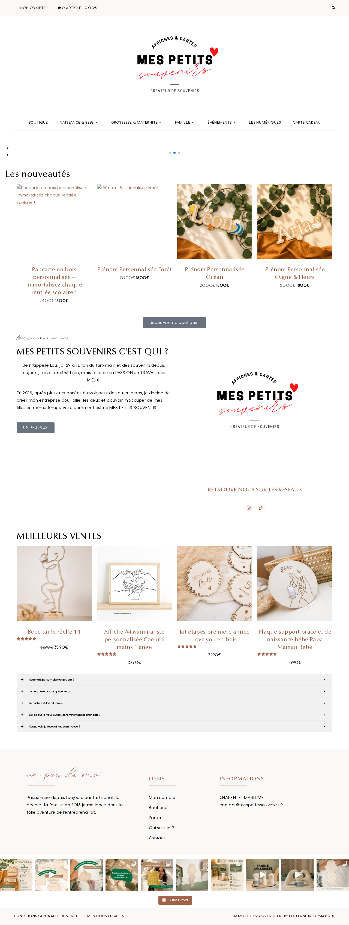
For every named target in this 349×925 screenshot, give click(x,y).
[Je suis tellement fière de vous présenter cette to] (297, 875)
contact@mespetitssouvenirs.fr (251, 805)
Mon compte (162, 798)
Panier (155, 818)
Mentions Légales (105, 916)
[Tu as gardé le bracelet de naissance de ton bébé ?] (262, 875)
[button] (170, 153)
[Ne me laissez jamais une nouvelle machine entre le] (333, 875)
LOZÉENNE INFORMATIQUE (312, 916)
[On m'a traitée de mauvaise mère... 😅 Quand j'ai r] (86, 875)
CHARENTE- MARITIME (241, 798)
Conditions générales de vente (46, 916)
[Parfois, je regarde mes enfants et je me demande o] (192, 875)
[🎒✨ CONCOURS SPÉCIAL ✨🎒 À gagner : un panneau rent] (16, 875)
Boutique (158, 808)
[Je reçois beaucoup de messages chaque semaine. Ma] (122, 875)
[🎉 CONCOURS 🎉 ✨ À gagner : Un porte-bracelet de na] (227, 875)
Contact (157, 838)
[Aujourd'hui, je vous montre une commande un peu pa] (51, 875)
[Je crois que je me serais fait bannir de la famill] (157, 875)
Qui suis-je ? (161, 828)
